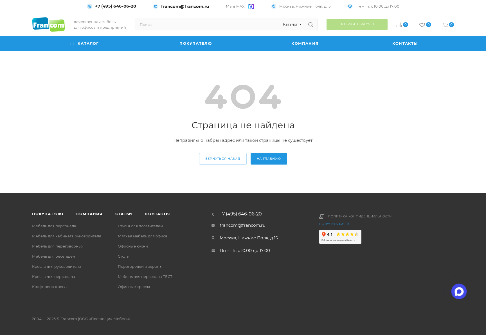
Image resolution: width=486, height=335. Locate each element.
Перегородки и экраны (140, 266)
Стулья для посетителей (140, 226)
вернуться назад (222, 159)
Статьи (123, 214)
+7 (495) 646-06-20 (115, 6)
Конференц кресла (50, 286)
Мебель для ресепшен (53, 256)
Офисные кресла (134, 286)
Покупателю (47, 214)
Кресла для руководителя (56, 266)
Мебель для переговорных (57, 246)
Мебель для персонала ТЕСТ (145, 276)
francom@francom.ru (185, 6)
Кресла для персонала (53, 276)
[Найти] (311, 24)
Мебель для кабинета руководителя (66, 236)
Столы (123, 256)
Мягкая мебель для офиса (142, 236)
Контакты (157, 214)
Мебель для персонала (54, 226)
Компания (89, 214)
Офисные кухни (133, 246)
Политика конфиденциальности (360, 216)
